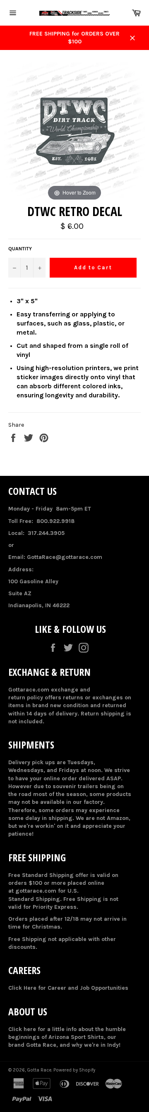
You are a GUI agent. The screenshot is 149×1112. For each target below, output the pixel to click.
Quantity (20, 249)
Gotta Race (39, 1070)
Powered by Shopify (74, 1070)
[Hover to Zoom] (74, 131)
